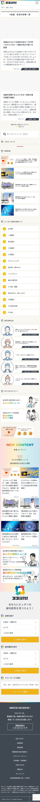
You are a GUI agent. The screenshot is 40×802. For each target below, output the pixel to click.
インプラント (12, 274)
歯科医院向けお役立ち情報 (20, 463)
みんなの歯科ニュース (20, 460)
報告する (21, 126)
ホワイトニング (13, 261)
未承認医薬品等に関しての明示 (20, 778)
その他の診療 (12, 306)
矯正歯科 (11, 241)
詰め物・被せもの (14, 267)
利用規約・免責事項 (20, 760)
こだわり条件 (8, 633)
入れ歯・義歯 (12, 286)
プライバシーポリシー (20, 756)
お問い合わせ (20, 765)
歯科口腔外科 (12, 280)
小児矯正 (11, 254)
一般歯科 (11, 235)
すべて (19, 456)
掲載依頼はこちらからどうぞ (20, 727)
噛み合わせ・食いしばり (16, 293)
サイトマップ (20, 773)
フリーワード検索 (20, 692)
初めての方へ (20, 738)
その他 (10, 312)
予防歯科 (11, 299)
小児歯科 (11, 248)
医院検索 (20, 747)
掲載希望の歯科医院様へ (20, 752)
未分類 (10, 229)
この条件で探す (20, 639)
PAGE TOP (34, 800)
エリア (5, 627)
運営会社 (20, 769)
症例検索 (20, 743)
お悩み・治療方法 (9, 622)
